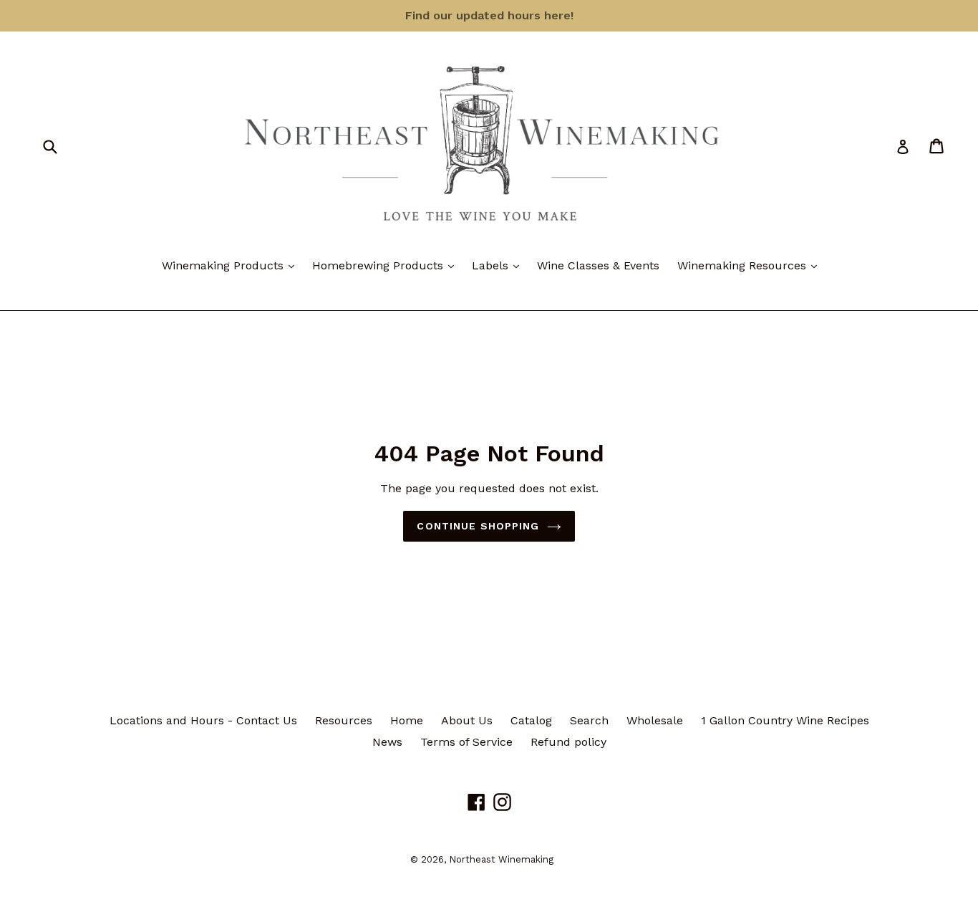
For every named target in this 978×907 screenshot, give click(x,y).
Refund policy (568, 742)
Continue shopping (478, 526)
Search (589, 720)
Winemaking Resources (750, 265)
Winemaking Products (231, 265)
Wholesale (654, 720)
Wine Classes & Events (598, 265)
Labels (499, 265)
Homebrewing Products (386, 265)
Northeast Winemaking (501, 859)
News (387, 742)
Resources (343, 720)
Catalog (531, 720)
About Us (467, 720)
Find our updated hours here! (489, 15)
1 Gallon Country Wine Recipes (785, 720)
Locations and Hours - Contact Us (203, 720)
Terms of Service (466, 742)
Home (406, 720)
